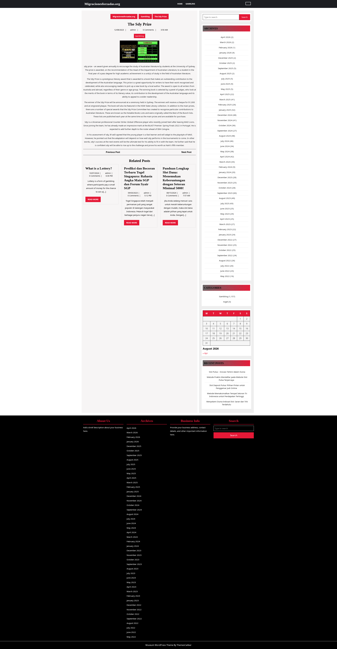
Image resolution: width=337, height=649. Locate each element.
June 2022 (225, 271)
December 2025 (225, 58)
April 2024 (225, 156)
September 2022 (224, 255)
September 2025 (225, 68)
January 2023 (225, 234)
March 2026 (225, 42)
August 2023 (225, 198)
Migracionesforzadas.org (102, 4)
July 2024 (225, 141)
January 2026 (225, 52)
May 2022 (225, 276)
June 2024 (225, 146)
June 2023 (225, 208)
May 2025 (225, 89)
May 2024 (225, 151)
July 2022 (225, 265)
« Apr (205, 353)
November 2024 (224, 120)
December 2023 (225, 177)
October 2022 (225, 250)
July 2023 (225, 203)
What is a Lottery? (98, 168)
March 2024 (225, 162)
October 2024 (225, 125)
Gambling (190, 4)
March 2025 (225, 99)
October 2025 (225, 63)
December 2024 (225, 115)
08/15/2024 (172, 193)
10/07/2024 (94, 173)
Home (179, 4)
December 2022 (225, 239)
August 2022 (225, 260)
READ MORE (94, 200)
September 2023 (224, 193)
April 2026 (225, 37)
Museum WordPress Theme (159, 645)
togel (225, 301)
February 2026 (225, 47)
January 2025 (225, 110)
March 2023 (225, 224)
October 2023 (225, 187)
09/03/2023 (133, 193)
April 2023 (225, 219)
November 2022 (224, 245)
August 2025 (225, 73)
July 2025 (225, 78)
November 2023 (224, 182)
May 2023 (225, 213)
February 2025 (225, 104)
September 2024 (224, 130)
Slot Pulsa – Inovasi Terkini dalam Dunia (227, 371)
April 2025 (225, 94)
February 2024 (225, 167)
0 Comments (95, 176)
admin (133, 30)
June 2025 (225, 83)
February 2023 (225, 229)
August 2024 (225, 135)
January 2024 (225, 172)
